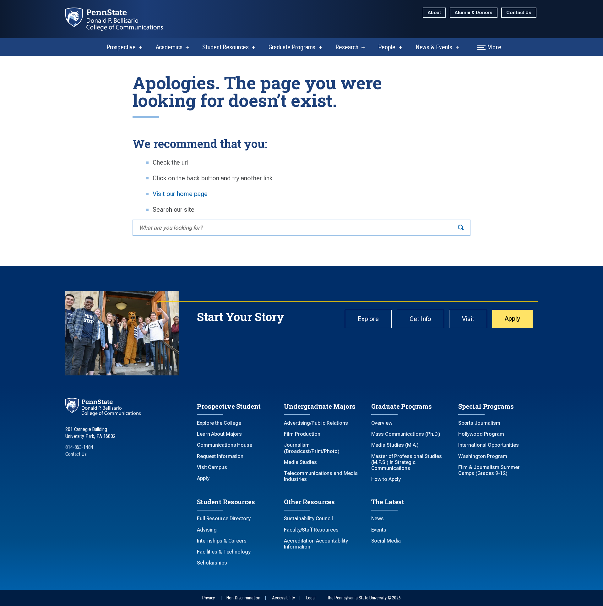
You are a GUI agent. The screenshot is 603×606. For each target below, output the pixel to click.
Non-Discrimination (243, 598)
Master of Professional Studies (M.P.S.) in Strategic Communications (406, 462)
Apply (512, 318)
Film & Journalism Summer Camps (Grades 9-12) (489, 470)
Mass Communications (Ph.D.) (406, 434)
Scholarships (212, 563)
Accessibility (283, 598)
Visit (468, 319)
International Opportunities (488, 445)
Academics (169, 47)
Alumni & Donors (473, 12)
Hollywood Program (481, 434)
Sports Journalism (479, 423)
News (377, 518)
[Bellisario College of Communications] (119, 19)
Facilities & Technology (223, 552)
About (434, 12)
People (386, 47)
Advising (207, 530)
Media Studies (300, 462)
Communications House (224, 445)
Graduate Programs (292, 47)
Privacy (208, 598)
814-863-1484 (79, 447)
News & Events (434, 47)
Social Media (386, 541)
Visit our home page (180, 194)
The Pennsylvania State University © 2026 (364, 598)
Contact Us (518, 12)
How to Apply (386, 479)
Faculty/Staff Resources (311, 530)
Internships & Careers (221, 541)
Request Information (220, 456)
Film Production (302, 434)
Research (346, 47)
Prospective (121, 47)
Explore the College (219, 423)
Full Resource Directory (223, 518)
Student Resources (225, 47)
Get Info (420, 319)
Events (378, 530)
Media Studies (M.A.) (395, 445)
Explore (368, 319)
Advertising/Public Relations (316, 423)
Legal (310, 598)
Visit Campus (212, 467)
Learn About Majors (219, 434)
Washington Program (482, 456)
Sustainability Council (308, 518)
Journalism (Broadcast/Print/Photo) (311, 448)
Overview (381, 423)
